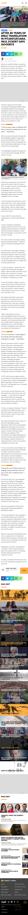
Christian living (18, 889)
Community (4, 912)
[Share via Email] (16, 54)
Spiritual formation (19, 884)
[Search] (22, 3)
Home (2, 884)
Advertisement (22, 101)
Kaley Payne (9, 59)
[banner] (4, 3)
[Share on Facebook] (3, 54)
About (3, 906)
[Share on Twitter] (7, 54)
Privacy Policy (18, 906)
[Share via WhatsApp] (12, 54)
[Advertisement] (14, 92)
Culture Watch (4, 889)
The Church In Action (20, 886)
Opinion (17, 892)
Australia (4, 30)
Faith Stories (4, 892)
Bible (10, 30)
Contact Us (4, 909)
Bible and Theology (6, 895)
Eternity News (9, 881)
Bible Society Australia (20, 895)
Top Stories (4, 886)
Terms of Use (18, 909)
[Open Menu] (26, 3)
